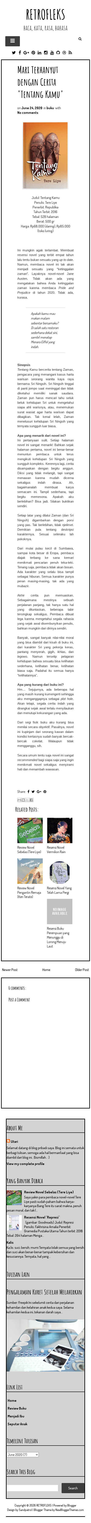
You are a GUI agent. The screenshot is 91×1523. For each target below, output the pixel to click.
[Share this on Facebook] (28, 791)
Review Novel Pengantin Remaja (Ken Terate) (29, 892)
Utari (14, 1141)
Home (46, 970)
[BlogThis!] (23, 800)
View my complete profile (25, 1164)
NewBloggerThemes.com (69, 1510)
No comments (27, 112)
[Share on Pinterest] (44, 791)
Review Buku (17, 1408)
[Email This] (19, 800)
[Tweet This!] (33, 791)
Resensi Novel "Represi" (42, 1217)
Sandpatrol (25, 1510)
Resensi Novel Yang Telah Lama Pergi (59, 890)
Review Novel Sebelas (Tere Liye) (29, 849)
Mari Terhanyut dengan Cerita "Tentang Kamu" (40, 81)
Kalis (10, 1242)
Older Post (82, 970)
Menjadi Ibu (16, 1416)
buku (50, 108)
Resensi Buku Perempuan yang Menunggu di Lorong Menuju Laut (58, 937)
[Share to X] (27, 800)
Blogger (71, 1505)
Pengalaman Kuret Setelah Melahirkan (44, 1292)
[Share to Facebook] (31, 800)
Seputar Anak (17, 1424)
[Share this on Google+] (39, 791)
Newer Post (10, 970)
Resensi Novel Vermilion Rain (56, 849)
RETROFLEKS (45, 14)
